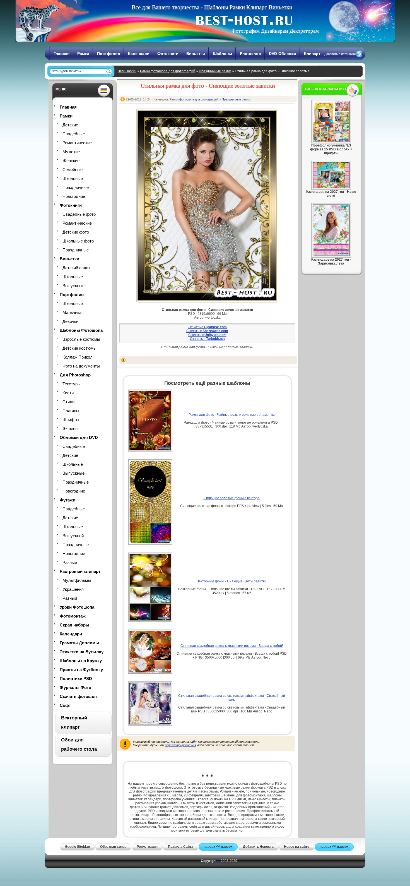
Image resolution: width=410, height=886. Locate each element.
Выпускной (73, 535)
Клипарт (312, 53)
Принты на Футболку (81, 669)
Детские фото (75, 232)
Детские (70, 125)
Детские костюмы (79, 348)
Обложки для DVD (79, 437)
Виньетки (195, 53)
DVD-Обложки (282, 53)
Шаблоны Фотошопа (81, 330)
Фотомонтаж (73, 616)
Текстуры (71, 383)
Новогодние (73, 196)
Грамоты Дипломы (79, 642)
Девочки (70, 321)
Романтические (77, 142)
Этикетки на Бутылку (81, 651)
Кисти (68, 392)
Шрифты (70, 419)
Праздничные (75, 187)
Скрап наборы (74, 625)
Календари (138, 53)
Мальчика (71, 312)
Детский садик (76, 267)
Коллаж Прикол (77, 357)
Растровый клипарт (80, 571)
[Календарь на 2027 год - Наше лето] (331, 187)
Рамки (83, 53)
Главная (61, 53)
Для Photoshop (75, 375)
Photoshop (250, 53)
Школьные (72, 178)
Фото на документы (81, 366)
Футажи (67, 500)
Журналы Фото (75, 687)
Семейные (72, 169)
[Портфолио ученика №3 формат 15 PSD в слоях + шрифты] (331, 141)
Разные (69, 562)
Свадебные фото (79, 214)
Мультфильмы (76, 580)
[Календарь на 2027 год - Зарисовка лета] (331, 255)
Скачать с (207, 327)
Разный (69, 598)
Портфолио (108, 53)
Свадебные (73, 133)
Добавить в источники (340, 54)
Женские (70, 160)
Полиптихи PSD (76, 678)
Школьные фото (78, 241)
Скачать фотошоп (78, 696)
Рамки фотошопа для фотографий (167, 71)
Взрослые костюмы (81, 339)
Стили (68, 401)
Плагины (70, 410)
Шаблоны (222, 53)
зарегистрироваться (180, 745)
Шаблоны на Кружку (81, 660)
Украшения (73, 589)
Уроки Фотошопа (77, 607)
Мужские (71, 151)
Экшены (70, 428)
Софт (65, 705)
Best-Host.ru (127, 71)
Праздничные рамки (215, 71)
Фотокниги (168, 53)
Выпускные (73, 285)
